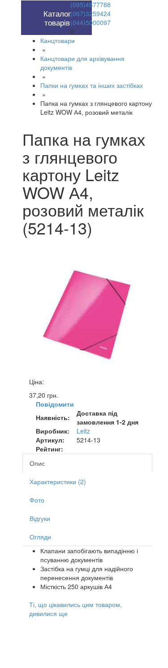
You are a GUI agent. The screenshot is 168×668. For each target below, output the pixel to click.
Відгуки (40, 518)
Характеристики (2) (58, 481)
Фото (37, 499)
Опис (37, 463)
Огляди (40, 536)
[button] (39, 4)
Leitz (83, 430)
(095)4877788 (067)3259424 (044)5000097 (90, 13)
